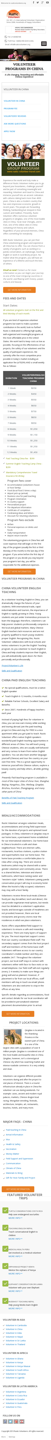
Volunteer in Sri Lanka (16, 1340)
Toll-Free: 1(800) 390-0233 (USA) (20, 41)
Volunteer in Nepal (14, 1336)
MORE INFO (14, 1217)
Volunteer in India (14, 1333)
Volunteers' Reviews (15, 116)
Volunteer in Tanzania (16, 1373)
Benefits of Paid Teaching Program (18, 797)
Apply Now (9, 131)
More (3, 1437)
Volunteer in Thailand (15, 1344)
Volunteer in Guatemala (16, 1403)
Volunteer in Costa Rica (16, 1395)
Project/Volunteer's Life (12, 665)
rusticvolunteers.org (18, 3)
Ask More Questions (15, 123)
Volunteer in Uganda (15, 1377)
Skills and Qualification (12, 670)
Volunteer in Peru (14, 1407)
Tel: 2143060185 (14, 37)
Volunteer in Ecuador (15, 1399)
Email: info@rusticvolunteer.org (17, 44)
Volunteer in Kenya (14, 1362)
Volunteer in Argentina (16, 1391)
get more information (19, 290)
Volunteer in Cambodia (16, 1325)
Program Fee (10, 108)
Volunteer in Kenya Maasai (18, 1366)
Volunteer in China (14, 101)
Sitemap (12, 1437)
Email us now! (10, 270)
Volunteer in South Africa (17, 1370)
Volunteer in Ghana (14, 1358)
